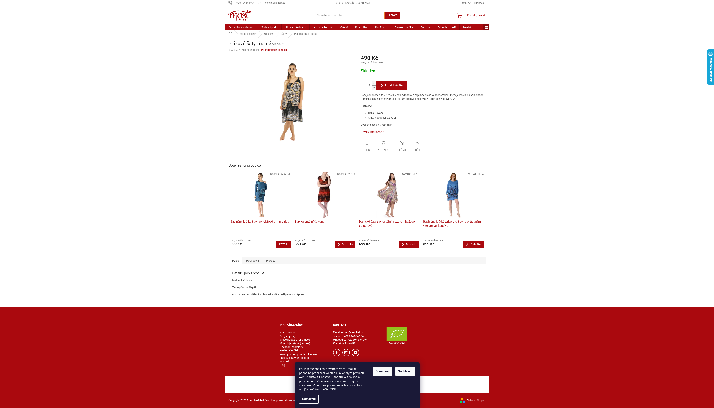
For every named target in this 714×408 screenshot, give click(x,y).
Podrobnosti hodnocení (274, 49)
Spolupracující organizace (353, 2)
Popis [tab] (235, 260)
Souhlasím (405, 371)
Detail (283, 244)
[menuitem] (241, 27)
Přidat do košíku (394, 85)
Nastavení (309, 399)
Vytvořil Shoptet (476, 400)
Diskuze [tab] (270, 260)
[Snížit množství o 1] (374, 87)
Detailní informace (371, 132)
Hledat (392, 15)
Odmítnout (383, 371)
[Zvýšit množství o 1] (374, 83)
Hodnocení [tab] (252, 260)
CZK (464, 2)
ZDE (333, 389)
